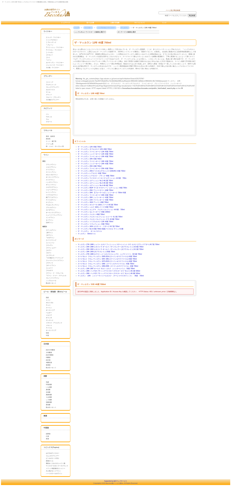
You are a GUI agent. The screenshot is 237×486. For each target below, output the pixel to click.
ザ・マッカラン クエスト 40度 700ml (91, 214)
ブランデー (48, 76)
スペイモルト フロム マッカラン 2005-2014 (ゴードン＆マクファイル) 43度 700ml (107, 256)
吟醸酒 (48, 357)
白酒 (47, 436)
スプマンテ (50, 255)
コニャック (49, 82)
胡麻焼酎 (49, 402)
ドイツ (48, 300)
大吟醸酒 (49, 352)
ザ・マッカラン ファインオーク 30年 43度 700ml (95, 195)
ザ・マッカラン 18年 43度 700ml (89, 159)
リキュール (48, 130)
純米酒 (48, 360)
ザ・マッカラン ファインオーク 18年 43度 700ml (95, 161)
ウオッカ (49, 117)
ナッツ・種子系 (51, 141)
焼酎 (45, 376)
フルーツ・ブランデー (53, 97)
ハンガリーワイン (52, 182)
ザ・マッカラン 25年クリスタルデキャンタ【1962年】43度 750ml (101, 171)
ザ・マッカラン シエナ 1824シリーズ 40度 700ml (95, 207)
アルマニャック (51, 84)
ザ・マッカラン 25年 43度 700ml (89, 166)
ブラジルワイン (51, 207)
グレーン (50, 45)
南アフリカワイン (52, 197)
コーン (49, 60)
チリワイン (49, 202)
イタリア (49, 315)
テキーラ (49, 122)
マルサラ (50, 270)
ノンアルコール (51, 280)
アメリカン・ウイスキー (54, 50)
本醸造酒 (49, 362)
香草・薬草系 (50, 136)
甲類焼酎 (49, 384)
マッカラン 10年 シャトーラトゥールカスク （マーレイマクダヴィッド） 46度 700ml (111, 276)
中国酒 (46, 428)
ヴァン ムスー (51, 248)
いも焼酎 (49, 387)
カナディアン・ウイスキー (55, 62)
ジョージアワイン (52, 190)
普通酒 (48, 365)
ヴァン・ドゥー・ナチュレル (56, 275)
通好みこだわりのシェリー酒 (55, 463)
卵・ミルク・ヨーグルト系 (55, 146)
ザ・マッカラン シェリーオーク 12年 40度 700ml (95, 154)
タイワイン (49, 220)
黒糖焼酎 (49, 395)
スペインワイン (51, 172)
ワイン (46, 155)
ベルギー (49, 313)
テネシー (50, 55)
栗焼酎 (48, 405)
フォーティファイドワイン (55, 260)
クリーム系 (49, 144)
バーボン (50, 52)
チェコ (48, 305)
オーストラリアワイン (53, 212)
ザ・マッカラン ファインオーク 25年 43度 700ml (95, 168)
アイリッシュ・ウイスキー (55, 47)
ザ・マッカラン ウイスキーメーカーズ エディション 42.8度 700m (102, 178)
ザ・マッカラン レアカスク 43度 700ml (92, 173)
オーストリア (50, 310)
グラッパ (49, 95)
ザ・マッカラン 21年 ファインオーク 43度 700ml (95, 200)
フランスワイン (51, 164)
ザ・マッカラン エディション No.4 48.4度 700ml (95, 185)
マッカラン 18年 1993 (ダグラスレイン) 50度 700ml (96, 252)
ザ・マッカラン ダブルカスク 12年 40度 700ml (95, 149)
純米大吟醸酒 (50, 350)
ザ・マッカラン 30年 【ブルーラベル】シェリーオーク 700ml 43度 (102, 193)
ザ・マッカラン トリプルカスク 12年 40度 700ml (95, 221)
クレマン (50, 245)
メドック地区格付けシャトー (55, 468)
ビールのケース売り (52, 458)
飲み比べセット (51, 283)
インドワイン (50, 217)
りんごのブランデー (52, 456)
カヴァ (49, 250)
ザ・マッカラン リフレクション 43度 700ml (93, 224)
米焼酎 (48, 392)
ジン (47, 114)
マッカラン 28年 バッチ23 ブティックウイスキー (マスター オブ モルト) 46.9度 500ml (109, 273)
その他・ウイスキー (52, 67)
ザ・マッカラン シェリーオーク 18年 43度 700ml (95, 164)
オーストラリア (51, 330)
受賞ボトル (49, 461)
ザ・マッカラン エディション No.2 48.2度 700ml (95, 181)
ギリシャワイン (51, 185)
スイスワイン (50, 180)
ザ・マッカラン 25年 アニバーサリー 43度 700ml (95, 190)
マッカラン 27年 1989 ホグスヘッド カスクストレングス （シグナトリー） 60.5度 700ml (110, 254)
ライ (48, 57)
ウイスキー (48, 31)
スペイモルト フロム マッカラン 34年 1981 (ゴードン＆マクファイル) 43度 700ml (107, 259)
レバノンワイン (51, 192)
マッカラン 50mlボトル (87, 234)
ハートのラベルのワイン (54, 473)
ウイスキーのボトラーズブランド (57, 466)
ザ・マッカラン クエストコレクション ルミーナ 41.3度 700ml (100, 217)
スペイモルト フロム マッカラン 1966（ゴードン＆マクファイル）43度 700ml (106, 264)
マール (48, 92)
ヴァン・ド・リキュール (55, 273)
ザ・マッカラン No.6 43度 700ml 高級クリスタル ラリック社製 (100, 229)
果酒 (47, 439)
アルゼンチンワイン (52, 205)
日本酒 (46, 344)
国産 (47, 297)
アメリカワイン (51, 200)
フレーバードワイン (52, 278)
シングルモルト (52, 40)
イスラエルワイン (52, 195)
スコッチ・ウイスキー (53, 37)
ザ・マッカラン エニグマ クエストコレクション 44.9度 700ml (101, 209)
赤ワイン (50, 232)
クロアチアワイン (52, 187)
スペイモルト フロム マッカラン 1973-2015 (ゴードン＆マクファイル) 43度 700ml (107, 261)
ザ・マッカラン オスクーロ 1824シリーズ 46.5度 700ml (98, 205)
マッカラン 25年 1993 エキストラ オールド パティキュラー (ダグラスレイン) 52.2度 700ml (110, 249)
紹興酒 (48, 434)
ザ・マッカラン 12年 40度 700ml (89, 147)
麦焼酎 (48, 389)
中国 (47, 335)
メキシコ (49, 325)
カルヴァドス (50, 90)
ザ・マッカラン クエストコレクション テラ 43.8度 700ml (98, 219)
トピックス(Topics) (51, 447)
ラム (47, 119)
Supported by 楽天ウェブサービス (115, 481)
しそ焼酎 (49, 400)
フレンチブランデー (52, 87)
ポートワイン (51, 265)
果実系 (48, 139)
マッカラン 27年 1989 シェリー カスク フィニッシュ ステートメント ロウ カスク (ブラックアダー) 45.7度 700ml (118, 244)
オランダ (49, 318)
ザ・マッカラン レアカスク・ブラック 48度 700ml (96, 176)
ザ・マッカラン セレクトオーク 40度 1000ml (94, 212)
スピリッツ (48, 108)
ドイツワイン (50, 169)
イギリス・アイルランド (54, 323)
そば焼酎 (49, 397)
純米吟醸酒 (49, 355)
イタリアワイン (51, 167)
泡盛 (47, 382)
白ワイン (50, 235)
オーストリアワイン (52, 177)
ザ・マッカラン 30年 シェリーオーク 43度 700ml (95, 197)
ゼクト (49, 253)
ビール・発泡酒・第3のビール (55, 292)
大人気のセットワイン (53, 471)
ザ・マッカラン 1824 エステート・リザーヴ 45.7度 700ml (98, 226)
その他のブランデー (52, 100)
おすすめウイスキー (52, 453)
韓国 (47, 333)
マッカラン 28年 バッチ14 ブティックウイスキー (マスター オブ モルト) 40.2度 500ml (109, 271)
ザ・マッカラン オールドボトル (90, 231)
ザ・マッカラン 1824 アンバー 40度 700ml (93, 202)
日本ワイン (49, 222)
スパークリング (51, 240)
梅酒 (45, 416)
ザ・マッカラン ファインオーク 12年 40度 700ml (95, 152)
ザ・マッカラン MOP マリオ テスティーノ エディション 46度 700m (102, 188)
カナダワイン (50, 210)
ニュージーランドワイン (54, 215)
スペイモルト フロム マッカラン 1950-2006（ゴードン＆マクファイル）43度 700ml (108, 266)
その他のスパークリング (55, 258)
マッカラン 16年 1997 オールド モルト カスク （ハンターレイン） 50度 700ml (106, 268)
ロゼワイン (50, 238)
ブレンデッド (51, 42)
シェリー (50, 268)
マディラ (50, 263)
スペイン (49, 308)
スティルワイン (51, 230)
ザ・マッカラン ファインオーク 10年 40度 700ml (95, 156)
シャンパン (50, 243)
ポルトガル (49, 303)
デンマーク (49, 320)
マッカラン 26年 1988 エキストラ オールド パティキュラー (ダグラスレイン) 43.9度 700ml (110, 247)
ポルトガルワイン (52, 175)
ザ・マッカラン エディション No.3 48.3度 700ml (95, 183)
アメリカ (49, 328)
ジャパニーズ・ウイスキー (55, 65)
